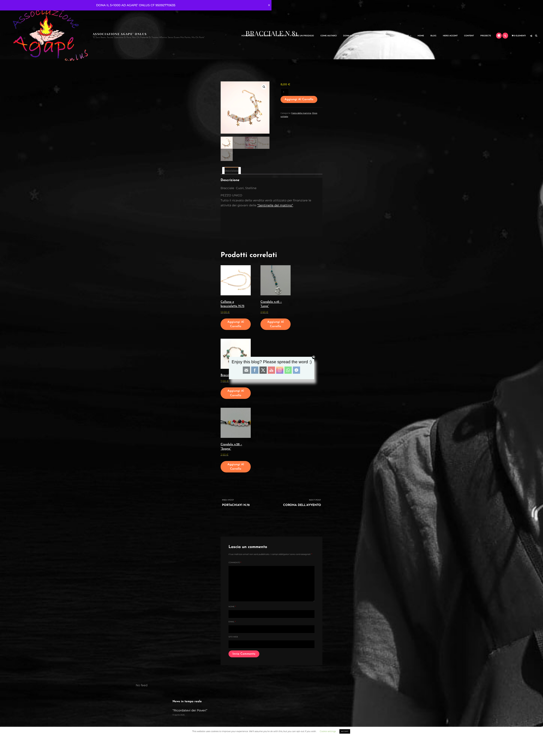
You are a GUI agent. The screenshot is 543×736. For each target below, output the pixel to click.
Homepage (247, 35)
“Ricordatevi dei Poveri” (190, 710)
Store (405, 35)
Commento (235, 562)
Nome (232, 606)
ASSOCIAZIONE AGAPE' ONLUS (120, 34)
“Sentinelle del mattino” (275, 205)
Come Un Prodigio (303, 35)
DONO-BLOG (372, 35)
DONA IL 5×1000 (351, 35)
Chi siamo (265, 35)
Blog (433, 35)
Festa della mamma (301, 113)
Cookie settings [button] (328, 731)
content (469, 35)
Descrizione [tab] (231, 170)
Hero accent (450, 35)
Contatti (390, 35)
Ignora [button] (269, 5)
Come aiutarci (328, 35)
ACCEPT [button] (344, 731)
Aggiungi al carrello (299, 99)
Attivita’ (281, 35)
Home (421, 35)
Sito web (233, 637)
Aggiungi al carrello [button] (235, 324)
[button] (264, 86)
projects (485, 35)
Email (232, 621)
